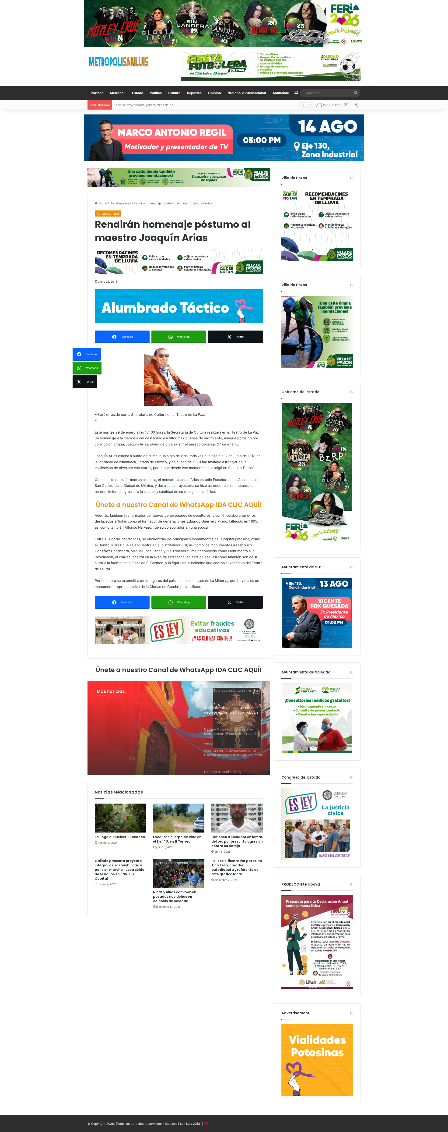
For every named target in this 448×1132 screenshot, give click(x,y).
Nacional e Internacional (247, 93)
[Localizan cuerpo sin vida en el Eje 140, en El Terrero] (178, 818)
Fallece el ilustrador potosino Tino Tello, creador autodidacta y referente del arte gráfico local (236, 867)
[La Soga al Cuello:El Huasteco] (120, 818)
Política (156, 93)
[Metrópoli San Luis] (119, 62)
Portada (97, 93)
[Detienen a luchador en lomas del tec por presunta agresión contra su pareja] (237, 818)
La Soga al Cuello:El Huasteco (120, 837)
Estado (137, 93)
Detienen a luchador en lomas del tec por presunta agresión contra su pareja (237, 841)
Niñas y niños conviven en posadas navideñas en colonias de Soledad (174, 896)
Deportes (194, 93)
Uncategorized (120, 203)
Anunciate (281, 93)
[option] (179, 728)
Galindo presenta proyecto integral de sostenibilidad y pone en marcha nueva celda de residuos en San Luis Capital (119, 869)
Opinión (214, 93)
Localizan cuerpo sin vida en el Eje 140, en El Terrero (177, 839)
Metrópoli (118, 93)
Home (102, 203)
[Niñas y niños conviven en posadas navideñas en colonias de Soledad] (178, 873)
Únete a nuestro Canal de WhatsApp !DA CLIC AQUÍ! (179, 504)
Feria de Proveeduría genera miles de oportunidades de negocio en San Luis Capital (175, 105)
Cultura (174, 93)
